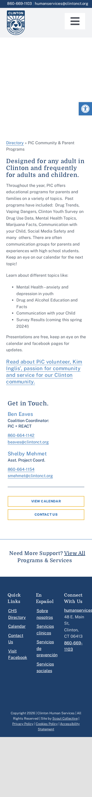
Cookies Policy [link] (47, 724)
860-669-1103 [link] (19, 3)
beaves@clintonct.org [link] (28, 442)
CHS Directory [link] (16, 614)
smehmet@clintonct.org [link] (30, 475)
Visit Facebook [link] (16, 654)
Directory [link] (15, 142)
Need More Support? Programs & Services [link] (47, 556)
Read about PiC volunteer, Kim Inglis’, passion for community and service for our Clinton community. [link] (44, 372)
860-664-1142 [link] (21, 435)
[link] (85, 108)
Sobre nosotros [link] (45, 614)
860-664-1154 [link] (21, 469)
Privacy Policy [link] (22, 724)
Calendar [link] (16, 626)
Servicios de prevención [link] (45, 648)
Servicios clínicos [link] (45, 629)
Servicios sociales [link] (45, 667)
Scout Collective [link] (65, 718)
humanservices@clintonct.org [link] (61, 3)
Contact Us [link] (15, 639)
